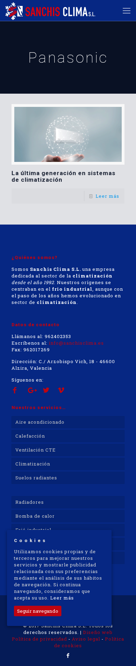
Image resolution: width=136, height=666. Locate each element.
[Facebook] (68, 655)
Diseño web (98, 632)
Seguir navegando (37, 611)
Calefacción (30, 436)
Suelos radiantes (36, 478)
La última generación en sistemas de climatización (63, 176)
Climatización (32, 464)
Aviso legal (86, 639)
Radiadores (29, 502)
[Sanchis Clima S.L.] (50, 10)
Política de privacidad (39, 639)
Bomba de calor (35, 516)
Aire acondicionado (40, 422)
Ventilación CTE (35, 450)
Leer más (107, 196)
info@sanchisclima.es (76, 343)
